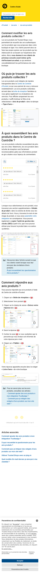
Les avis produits (26, 25)
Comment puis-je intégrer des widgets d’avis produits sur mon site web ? (20, 401)
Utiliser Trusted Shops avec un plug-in (16, 455)
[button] (17, 417)
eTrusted (5, 25)
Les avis (14, 25)
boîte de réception (20, 91)
